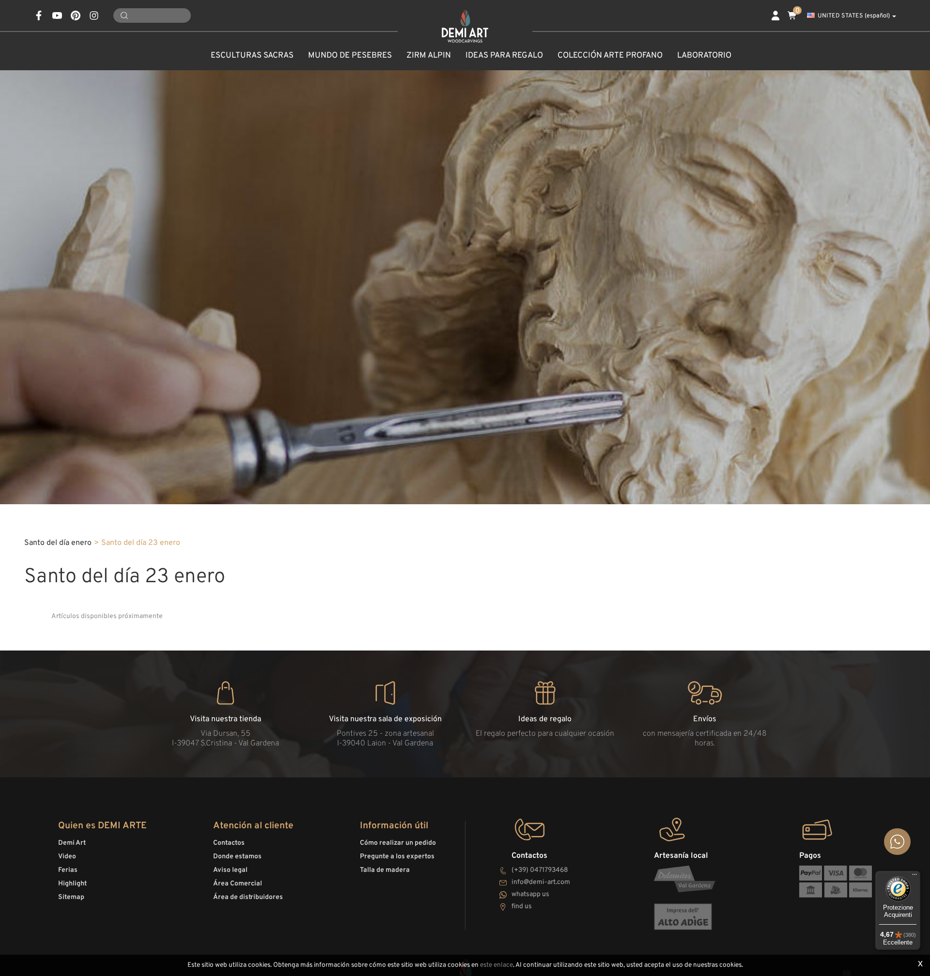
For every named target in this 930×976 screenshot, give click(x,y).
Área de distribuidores (248, 897)
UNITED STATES (854, 16)
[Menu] (914, 877)
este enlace (496, 965)
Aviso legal (230, 870)
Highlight (72, 884)
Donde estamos (237, 856)
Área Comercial (237, 884)
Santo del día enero (58, 543)
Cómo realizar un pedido (398, 843)
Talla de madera (385, 870)
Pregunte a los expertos (397, 856)
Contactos (229, 843)
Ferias (68, 870)
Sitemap (71, 897)
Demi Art (72, 843)
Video (67, 856)
